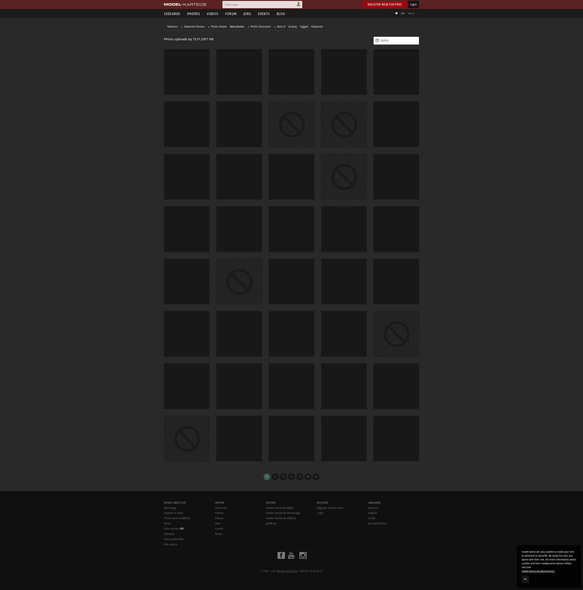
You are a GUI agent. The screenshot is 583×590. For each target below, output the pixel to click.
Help (411, 13)
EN (402, 13)
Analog (293, 26)
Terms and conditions (177, 518)
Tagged (304, 26)
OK (525, 579)
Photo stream (219, 26)
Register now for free (385, 4)
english (372, 513)
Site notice (170, 544)
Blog (281, 14)
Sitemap (169, 534)
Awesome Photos (194, 26)
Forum (231, 14)
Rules (167, 523)
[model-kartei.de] (185, 4)
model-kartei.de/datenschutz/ (538, 571)
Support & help (173, 513)
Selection (172, 26)
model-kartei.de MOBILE (281, 518)
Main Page (170, 508)
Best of (281, 26)
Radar (218, 534)
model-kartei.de (287, 571)
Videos (212, 14)
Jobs (247, 14)
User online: (174, 528)
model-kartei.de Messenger (283, 513)
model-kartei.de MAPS (280, 508)
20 (308, 476)
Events (264, 14)
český (371, 518)
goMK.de (271, 523)
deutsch (373, 508)
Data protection (174, 539)
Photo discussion (261, 26)
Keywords (317, 26)
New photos (237, 26)
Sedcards (172, 14)
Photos (193, 14)
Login (413, 4)
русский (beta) (377, 523)
